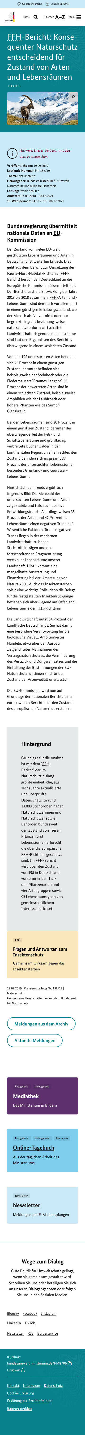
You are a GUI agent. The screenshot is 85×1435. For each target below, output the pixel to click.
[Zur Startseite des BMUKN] (9, 17)
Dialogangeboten (42, 1288)
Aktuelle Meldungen (34, 1040)
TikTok (30, 1323)
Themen (49, 18)
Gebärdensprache (32, 3)
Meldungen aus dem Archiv (41, 1024)
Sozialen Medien (54, 1294)
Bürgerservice (47, 1333)
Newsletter (26, 1205)
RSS (31, 1333)
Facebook (30, 1313)
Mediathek (26, 1096)
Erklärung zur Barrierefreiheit (29, 1400)
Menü (72, 17)
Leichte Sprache (60, 3)
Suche (26, 17)
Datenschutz (53, 1385)
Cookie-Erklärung (20, 1393)
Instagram (48, 1313)
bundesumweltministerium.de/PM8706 (37, 1363)
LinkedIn (14, 1323)
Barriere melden (19, 1408)
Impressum (31, 1385)
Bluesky (13, 1313)
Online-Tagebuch (33, 1147)
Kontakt (13, 1385)
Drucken (13, 1370)
